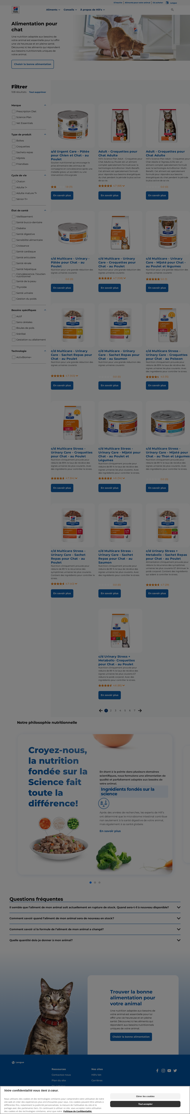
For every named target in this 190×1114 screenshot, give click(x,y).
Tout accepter (145, 1104)
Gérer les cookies (145, 1096)
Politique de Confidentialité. (77, 1111)
